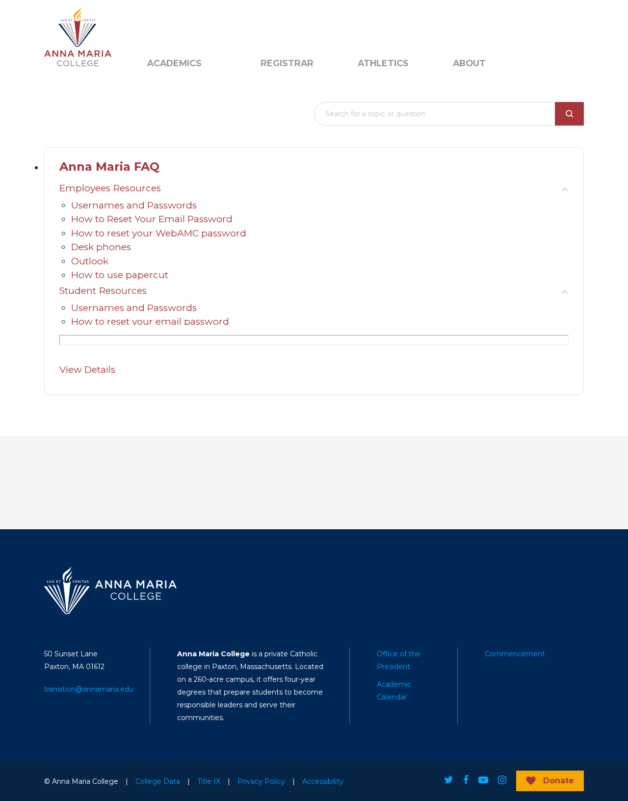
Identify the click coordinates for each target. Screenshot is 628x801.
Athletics (383, 63)
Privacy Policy (261, 781)
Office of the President (398, 660)
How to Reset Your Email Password (152, 219)
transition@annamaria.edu (88, 689)
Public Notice (214, 25)
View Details (87, 369)
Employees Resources (110, 188)
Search (277, 25)
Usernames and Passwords (134, 205)
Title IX (208, 781)
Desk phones (101, 247)
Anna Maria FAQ (109, 166)
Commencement (515, 653)
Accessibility (322, 781)
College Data (157, 781)
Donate (558, 780)
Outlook (89, 261)
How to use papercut (119, 275)
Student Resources (103, 290)
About (469, 63)
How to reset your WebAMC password (158, 233)
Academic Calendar (394, 690)
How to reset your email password (150, 321)
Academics (174, 63)
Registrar (287, 63)
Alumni (159, 25)
